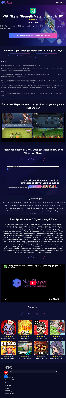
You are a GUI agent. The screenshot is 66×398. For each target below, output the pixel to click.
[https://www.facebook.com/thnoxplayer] (6, 376)
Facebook (8, 385)
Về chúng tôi (9, 377)
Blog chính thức (10, 380)
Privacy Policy (9, 393)
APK (46, 55)
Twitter (7, 388)
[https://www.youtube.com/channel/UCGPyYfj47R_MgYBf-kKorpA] (6, 372)
